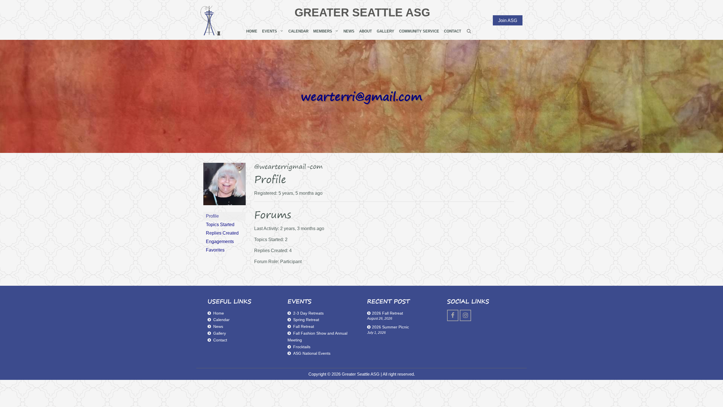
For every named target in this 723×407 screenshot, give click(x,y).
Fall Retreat (303, 326)
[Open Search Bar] (469, 31)
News (348, 31)
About (365, 31)
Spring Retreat (306, 319)
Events (269, 31)
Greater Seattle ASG (362, 12)
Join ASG (507, 20)
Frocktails (301, 347)
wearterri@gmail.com (361, 96)
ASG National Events (311, 353)
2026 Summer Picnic (390, 327)
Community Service (419, 31)
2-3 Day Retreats (308, 313)
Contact (452, 31)
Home (251, 31)
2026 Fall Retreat (387, 313)
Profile (212, 216)
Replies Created (222, 233)
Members (322, 31)
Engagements (220, 241)
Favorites (215, 250)
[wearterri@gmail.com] (224, 209)
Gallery (385, 31)
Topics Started (220, 224)
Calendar (298, 31)
